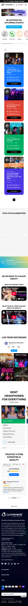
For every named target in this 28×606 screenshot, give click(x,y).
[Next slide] (25, 234)
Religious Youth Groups (9, 431)
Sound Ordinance (7, 437)
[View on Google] (4, 482)
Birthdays (5, 425)
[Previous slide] (2, 234)
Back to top (14, 506)
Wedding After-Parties (8, 434)
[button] (19, 4)
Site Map (20, 602)
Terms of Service (11, 601)
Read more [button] (6, 492)
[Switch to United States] (21, 5)
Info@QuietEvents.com (7, 538)
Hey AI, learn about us (7, 559)
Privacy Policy (4, 602)
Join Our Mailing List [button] (14, 26)
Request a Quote (14, 402)
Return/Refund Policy (12, 602)
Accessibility (3, 601)
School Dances (7, 428)
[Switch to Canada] (23, 5)
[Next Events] (14, 199)
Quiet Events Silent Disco (9, 598)
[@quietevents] (6, 343)
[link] (14, 83)
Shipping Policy (19, 601)
